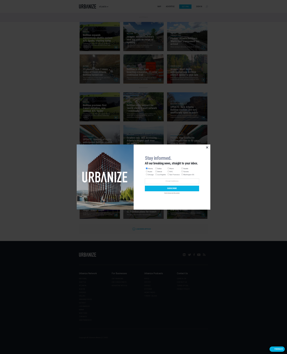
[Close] (207, 147)
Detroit (159, 171)
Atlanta (150, 168)
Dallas (159, 168)
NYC (171, 171)
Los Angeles (161, 174)
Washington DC (188, 174)
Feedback (278, 349)
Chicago (151, 174)
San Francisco (175, 174)
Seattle (185, 168)
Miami (172, 168)
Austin (150, 171)
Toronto (186, 171)
